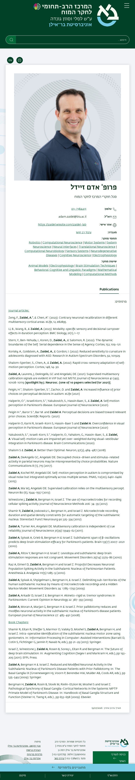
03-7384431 (78, 209)
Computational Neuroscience (62, 242)
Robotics (35, 242)
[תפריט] (126, 7)
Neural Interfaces (65, 247)
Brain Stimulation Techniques (95, 265)
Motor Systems (94, 242)
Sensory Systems (77, 251)
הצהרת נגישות (33, 750)
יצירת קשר (59, 758)
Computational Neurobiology (44, 251)
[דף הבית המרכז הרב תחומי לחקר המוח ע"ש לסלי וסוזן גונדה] (62, 18)
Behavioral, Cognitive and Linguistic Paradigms (65, 270)
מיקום (22, 775)
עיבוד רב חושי (83, 232)
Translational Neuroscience (97, 247)
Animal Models (38, 265)
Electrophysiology (105, 255)
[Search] (11, 39)
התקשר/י (112, 775)
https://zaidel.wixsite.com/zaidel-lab (62, 224)
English (10, 60)
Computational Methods (100, 274)
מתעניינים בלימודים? (71, 767)
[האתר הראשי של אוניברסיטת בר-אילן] (116, 746)
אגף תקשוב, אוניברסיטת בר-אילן (24, 746)
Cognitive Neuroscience (75, 255)
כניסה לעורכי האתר (118, 758)
